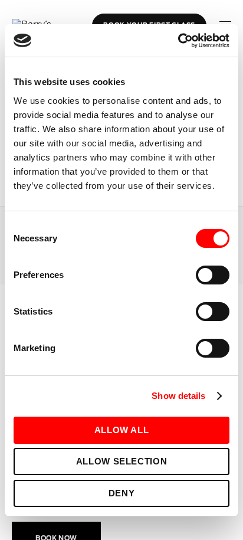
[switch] (212, 275)
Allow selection (122, 461)
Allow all (121, 430)
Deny (122, 493)
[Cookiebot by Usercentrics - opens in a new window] (177, 40)
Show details (178, 396)
